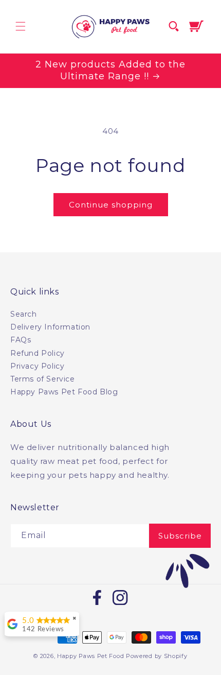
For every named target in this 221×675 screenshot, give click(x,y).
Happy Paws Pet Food (90, 656)
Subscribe (180, 536)
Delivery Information (50, 327)
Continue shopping (111, 205)
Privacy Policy (37, 366)
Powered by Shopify (157, 656)
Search (23, 314)
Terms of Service (42, 379)
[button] (20, 26)
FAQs (20, 339)
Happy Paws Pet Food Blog (64, 391)
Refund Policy (37, 353)
